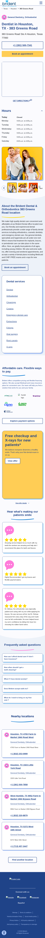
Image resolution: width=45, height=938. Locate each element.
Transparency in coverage (29, 924)
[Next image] (41, 188)
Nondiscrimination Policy (14, 916)
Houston (14, 9)
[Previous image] (4, 188)
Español (21, 903)
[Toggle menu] (41, 2)
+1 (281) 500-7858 (19, 784)
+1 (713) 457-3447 (19, 846)
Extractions (11, 321)
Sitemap (14, 912)
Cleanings (11, 302)
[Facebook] (21, 897)
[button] (22, 111)
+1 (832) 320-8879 (19, 815)
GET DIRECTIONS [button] (21, 101)
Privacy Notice (14, 920)
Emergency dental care (17, 315)
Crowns (10, 309)
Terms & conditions (26, 912)
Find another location (22, 860)
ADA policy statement (27, 920)
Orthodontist (12, 296)
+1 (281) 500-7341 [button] (22, 45)
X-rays (9, 347)
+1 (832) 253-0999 (19, 754)
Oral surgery (12, 334)
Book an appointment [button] (22, 54)
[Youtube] (10, 897)
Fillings (9, 328)
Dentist (9, 290)
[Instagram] (34, 897)
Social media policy (31, 916)
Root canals (12, 340)
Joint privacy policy (12, 924)
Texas (5, 9)
